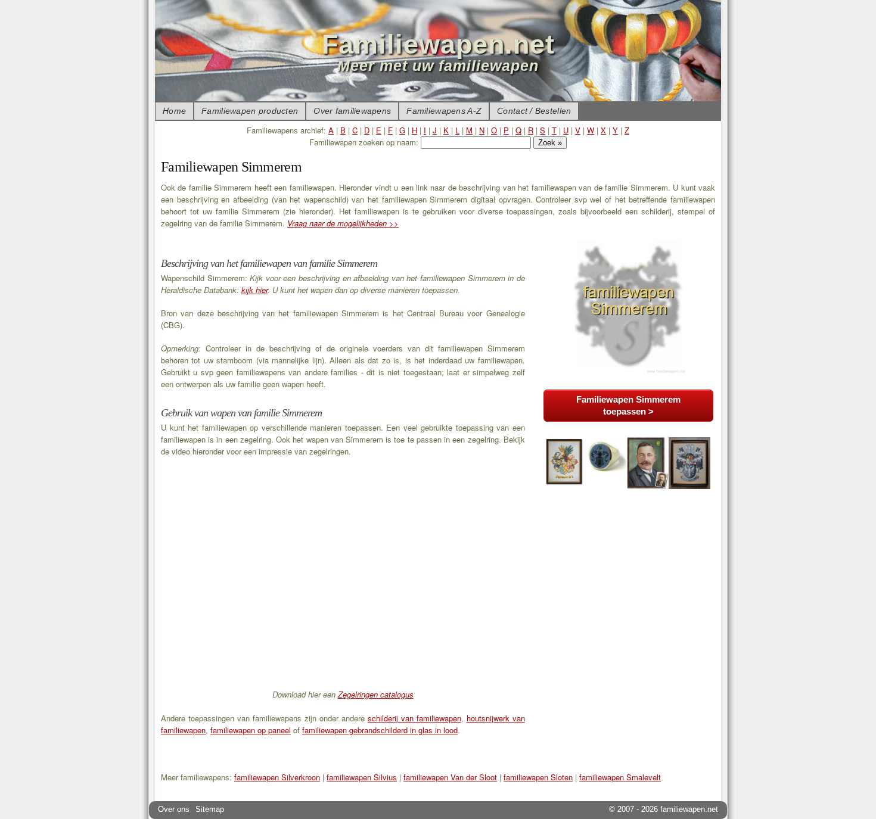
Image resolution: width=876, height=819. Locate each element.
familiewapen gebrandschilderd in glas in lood (380, 730)
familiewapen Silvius (362, 777)
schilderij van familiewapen (414, 718)
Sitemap (209, 809)
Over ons (174, 809)
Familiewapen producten (249, 111)
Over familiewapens (352, 111)
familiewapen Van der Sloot (450, 777)
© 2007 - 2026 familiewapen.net (663, 809)
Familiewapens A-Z (444, 111)
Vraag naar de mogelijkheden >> (343, 223)
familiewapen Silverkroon (277, 777)
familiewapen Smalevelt (620, 777)
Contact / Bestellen (534, 111)
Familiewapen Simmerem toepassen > (628, 405)
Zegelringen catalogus (376, 694)
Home (174, 111)
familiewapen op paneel (250, 730)
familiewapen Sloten (538, 777)
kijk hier (254, 289)
